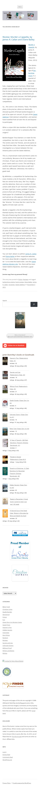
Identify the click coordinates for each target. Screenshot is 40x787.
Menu (20, 7)
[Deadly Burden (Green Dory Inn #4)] (6, 403)
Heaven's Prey (7, 627)
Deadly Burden (7, 612)
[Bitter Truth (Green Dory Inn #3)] (6, 431)
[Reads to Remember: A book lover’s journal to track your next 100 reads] (6, 501)
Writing (5, 653)
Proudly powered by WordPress (21, 783)
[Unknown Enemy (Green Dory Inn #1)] (6, 417)
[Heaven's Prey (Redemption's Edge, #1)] (6, 361)
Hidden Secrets (7, 630)
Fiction (20, 279)
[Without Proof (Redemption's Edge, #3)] (6, 389)
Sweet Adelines (20, 285)
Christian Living (7, 609)
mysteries (12, 285)
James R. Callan (30, 254)
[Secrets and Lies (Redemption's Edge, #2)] (6, 375)
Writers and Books (8, 651)
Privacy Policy (7, 783)
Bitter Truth (6, 607)
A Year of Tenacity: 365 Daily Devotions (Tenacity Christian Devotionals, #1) (19, 442)
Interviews (6, 633)
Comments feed (8, 757)
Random (5, 638)
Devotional (6, 615)
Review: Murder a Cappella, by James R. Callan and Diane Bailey (18, 38)
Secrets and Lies (8, 643)
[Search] (34, 304)
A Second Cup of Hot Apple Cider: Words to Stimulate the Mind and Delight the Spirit (19, 513)
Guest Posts (6, 625)
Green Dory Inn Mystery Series (12, 622)
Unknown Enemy (8, 646)
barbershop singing (9, 282)
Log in (4, 752)
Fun (4, 620)
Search (5, 301)
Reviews (25, 279)
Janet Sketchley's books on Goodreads (18, 354)
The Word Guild (17, 737)
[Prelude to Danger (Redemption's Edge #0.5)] (6, 460)
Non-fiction (6, 635)
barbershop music (32, 73)
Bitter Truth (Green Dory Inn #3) (19, 429)
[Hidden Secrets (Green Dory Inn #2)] (6, 488)
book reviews (19, 282)
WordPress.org (7, 760)
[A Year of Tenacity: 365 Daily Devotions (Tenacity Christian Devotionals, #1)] (6, 443)
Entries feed (6, 755)
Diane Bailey (10, 256)
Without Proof (7, 648)
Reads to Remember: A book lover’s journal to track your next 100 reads (19, 501)
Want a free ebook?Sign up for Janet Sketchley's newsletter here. (20, 335)
